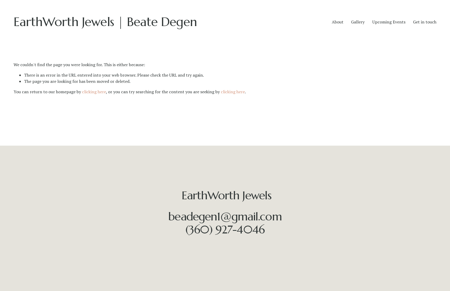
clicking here (94, 92)
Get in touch (424, 22)
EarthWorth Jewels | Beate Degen (105, 21)
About (337, 22)
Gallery (358, 22)
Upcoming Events (388, 22)
